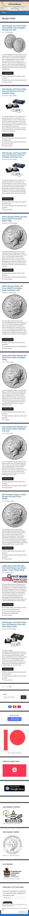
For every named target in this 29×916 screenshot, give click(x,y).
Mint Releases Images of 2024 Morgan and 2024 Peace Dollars (14, 497)
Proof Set (24, 138)
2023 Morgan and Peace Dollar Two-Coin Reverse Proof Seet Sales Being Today (14, 624)
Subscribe (8, 903)
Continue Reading (7, 73)
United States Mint (22, 80)
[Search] (23, 697)
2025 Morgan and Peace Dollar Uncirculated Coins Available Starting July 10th (14, 28)
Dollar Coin (6, 141)
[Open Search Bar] (26, 12)
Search (5, 694)
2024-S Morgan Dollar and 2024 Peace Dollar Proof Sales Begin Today (14, 219)
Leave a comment (8, 82)
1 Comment (6, 419)
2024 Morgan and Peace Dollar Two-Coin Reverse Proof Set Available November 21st (14, 155)
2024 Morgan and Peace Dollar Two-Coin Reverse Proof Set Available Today (14, 91)
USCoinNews (14, 4)
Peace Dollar (18, 76)
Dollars (5, 76)
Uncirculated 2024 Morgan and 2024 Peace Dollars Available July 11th (14, 429)
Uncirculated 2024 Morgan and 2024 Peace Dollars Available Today (14, 358)
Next (10, 686)
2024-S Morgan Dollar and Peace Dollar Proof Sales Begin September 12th (12, 288)
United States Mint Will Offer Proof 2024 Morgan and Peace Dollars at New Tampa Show (14, 568)
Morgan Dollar (11, 76)
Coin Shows (6, 607)
